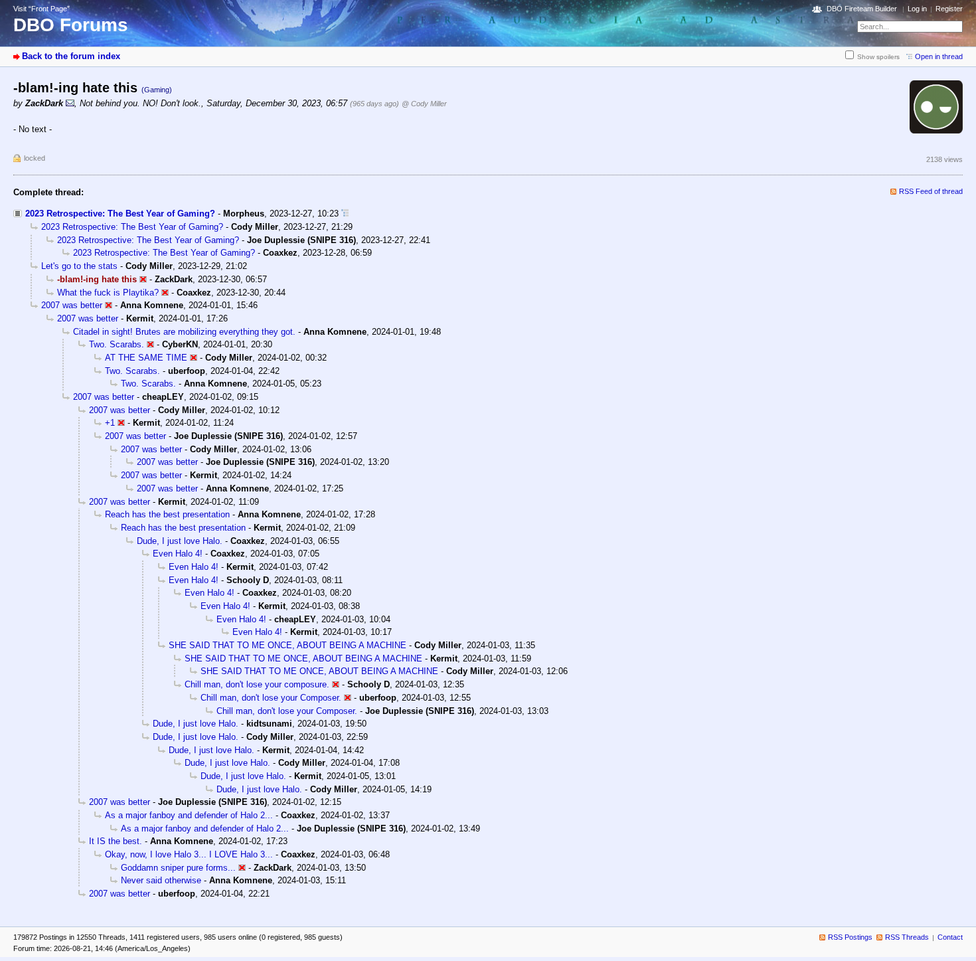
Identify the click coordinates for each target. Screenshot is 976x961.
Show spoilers (878, 56)
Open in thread (939, 56)
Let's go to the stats (79, 266)
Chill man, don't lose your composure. (257, 684)
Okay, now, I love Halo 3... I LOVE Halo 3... (189, 854)
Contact (950, 937)
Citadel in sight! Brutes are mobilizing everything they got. (184, 332)
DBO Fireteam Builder (862, 9)
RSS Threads (907, 937)
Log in (917, 9)
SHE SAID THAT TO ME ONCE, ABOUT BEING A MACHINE (287, 645)
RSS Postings (850, 937)
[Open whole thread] (345, 213)
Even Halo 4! (178, 554)
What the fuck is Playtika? (108, 293)
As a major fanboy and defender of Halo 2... (189, 815)
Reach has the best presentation (167, 514)
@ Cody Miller (424, 104)
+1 (110, 423)
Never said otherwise (161, 880)
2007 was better (71, 305)
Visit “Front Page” (41, 9)
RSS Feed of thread (931, 191)
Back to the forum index (71, 56)
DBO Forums (70, 25)
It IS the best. (115, 841)
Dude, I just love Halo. (179, 541)
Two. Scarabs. (116, 344)
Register (949, 9)
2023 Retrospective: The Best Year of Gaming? (120, 213)
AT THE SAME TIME (146, 358)
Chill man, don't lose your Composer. (271, 698)
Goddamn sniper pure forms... (178, 868)
